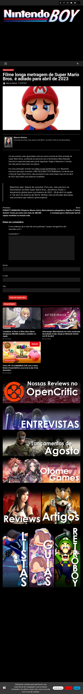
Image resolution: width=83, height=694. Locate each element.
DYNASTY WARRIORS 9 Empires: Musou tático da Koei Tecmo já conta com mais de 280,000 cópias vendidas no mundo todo (22, 211)
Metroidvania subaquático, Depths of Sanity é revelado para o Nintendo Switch (61, 210)
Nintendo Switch (8, 70)
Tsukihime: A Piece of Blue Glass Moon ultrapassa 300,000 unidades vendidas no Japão (22, 318)
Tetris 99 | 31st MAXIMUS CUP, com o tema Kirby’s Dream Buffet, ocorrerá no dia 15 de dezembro (22, 352)
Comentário (14, 234)
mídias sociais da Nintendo (45, 169)
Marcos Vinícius (11, 83)
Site (4, 286)
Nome (5, 265)
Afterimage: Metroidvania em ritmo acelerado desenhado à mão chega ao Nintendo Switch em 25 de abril (61, 318)
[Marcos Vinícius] (8, 142)
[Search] (77, 63)
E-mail (5, 276)
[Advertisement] (41, 42)
